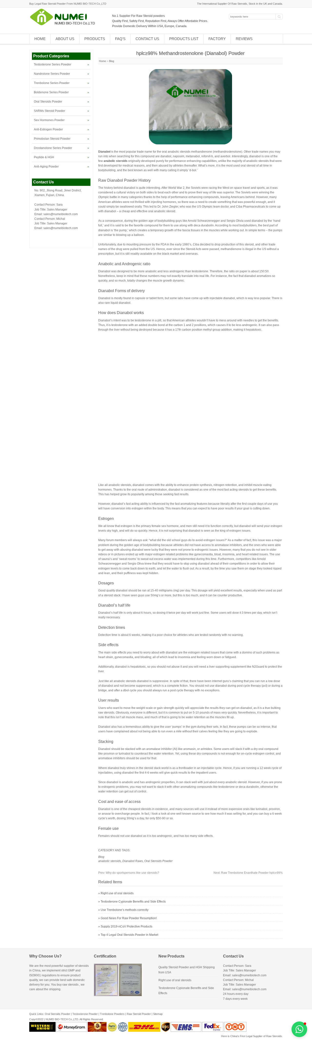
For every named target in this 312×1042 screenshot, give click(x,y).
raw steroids (106, 712)
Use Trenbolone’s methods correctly (124, 910)
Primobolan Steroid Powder (52, 138)
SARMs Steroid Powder (49, 111)
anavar (106, 813)
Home (40, 39)
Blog (111, 61)
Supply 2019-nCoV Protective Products (126, 926)
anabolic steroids (109, 861)
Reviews (244, 39)
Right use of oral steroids (117, 893)
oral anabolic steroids (176, 151)
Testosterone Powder (85, 1013)
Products (94, 39)
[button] (299, 1029)
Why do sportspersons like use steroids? (128, 872)
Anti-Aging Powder (46, 166)
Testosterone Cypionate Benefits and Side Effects (133, 901)
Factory (217, 39)
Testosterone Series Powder (52, 64)
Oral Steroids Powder (158, 861)
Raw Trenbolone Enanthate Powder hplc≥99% (248, 872)
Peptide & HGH (44, 157)
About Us (65, 39)
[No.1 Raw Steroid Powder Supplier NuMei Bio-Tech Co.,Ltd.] (64, 25)
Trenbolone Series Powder (51, 83)
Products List (183, 39)
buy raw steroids (67, 984)
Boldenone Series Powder (51, 92)
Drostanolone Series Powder (53, 148)
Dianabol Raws (132, 861)
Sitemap (158, 1013)
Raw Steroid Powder (139, 1013)
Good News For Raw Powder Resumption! (129, 918)
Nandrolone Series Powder (52, 73)
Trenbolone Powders (112, 1013)
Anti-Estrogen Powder (48, 129)
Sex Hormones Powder (49, 120)
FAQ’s (120, 39)
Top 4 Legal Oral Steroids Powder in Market (129, 935)
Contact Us (147, 39)
